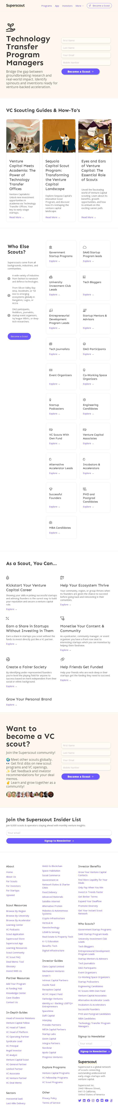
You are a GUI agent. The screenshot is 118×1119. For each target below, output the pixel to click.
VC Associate (13, 1073)
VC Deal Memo (14, 1082)
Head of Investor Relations (20, 1018)
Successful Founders (89, 1009)
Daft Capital (48, 1015)
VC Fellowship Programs (55, 1077)
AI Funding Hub (14, 988)
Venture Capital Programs (56, 1072)
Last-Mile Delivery (15, 1103)
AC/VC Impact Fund (52, 994)
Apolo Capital (49, 1052)
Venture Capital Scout (17, 1059)
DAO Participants (87, 967)
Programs (46, 5)
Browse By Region (16, 911)
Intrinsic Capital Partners (55, 980)
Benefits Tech (49, 945)
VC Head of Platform (17, 1032)
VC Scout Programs (52, 1082)
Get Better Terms (88, 896)
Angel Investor (14, 1050)
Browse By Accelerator (18, 920)
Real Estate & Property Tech (57, 936)
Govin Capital (49, 1038)
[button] (80, 5)
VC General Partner (16, 1064)
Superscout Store (15, 938)
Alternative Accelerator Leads (94, 1000)
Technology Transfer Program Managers (94, 1025)
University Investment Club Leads (92, 940)
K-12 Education (50, 941)
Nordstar (47, 1047)
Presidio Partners (51, 1024)
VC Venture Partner (16, 1078)
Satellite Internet (51, 901)
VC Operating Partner (17, 1036)
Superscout (15, 5)
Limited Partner (14, 1068)
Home (9, 872)
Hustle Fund (48, 984)
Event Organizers (87, 972)
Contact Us (12, 1002)
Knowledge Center (16, 993)
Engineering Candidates (90, 986)
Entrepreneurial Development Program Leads (94, 952)
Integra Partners (51, 1043)
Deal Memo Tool (15, 961)
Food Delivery (49, 892)
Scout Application (15, 934)
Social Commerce (51, 875)
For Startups (12, 890)
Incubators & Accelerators (92, 1004)
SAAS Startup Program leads (93, 934)
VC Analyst (11, 1055)
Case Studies (13, 997)
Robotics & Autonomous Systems (55, 912)
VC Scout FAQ (13, 957)
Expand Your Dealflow (90, 901)
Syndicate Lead (14, 1041)
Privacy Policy (49, 1098)
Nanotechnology (50, 927)
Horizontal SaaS (14, 1098)
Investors (67, 5)
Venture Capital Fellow (18, 1022)
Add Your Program (16, 983)
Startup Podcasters (88, 981)
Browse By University (17, 915)
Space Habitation (51, 870)
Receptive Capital (51, 989)
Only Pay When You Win (90, 887)
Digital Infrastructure (53, 950)
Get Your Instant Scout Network (90, 912)
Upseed (10, 895)
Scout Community (15, 952)
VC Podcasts (13, 929)
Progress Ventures (52, 1057)
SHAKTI (46, 975)
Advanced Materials (52, 896)
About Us (11, 876)
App (57, 5)
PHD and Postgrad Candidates (94, 1013)
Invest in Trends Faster (90, 892)
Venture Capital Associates (92, 995)
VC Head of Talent (16, 1027)
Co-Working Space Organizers (94, 977)
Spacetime (47, 1010)
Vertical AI (47, 922)
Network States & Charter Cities (56, 886)
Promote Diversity (88, 905)
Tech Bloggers (86, 946)
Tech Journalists (86, 963)
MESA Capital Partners (54, 1029)
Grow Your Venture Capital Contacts (92, 873)
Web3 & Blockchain (52, 866)
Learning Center (14, 924)
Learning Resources (16, 947)
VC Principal (12, 1045)
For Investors (13, 885)
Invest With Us (14, 970)
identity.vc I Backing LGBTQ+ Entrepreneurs (57, 1005)
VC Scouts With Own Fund (91, 990)
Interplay (47, 1020)
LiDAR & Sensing (51, 932)
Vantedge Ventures (52, 998)
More (78, 5)
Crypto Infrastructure (53, 918)
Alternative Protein (52, 905)
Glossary (11, 966)
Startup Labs (49, 1033)
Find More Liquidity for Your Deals (92, 881)
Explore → (11, 609)
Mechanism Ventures (53, 971)
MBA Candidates (87, 1018)
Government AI (50, 879)
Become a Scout (19, 336)
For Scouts (11, 881)
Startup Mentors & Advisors (93, 958)
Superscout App (14, 943)
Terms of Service (51, 1102)
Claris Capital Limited (53, 966)
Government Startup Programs (94, 929)
